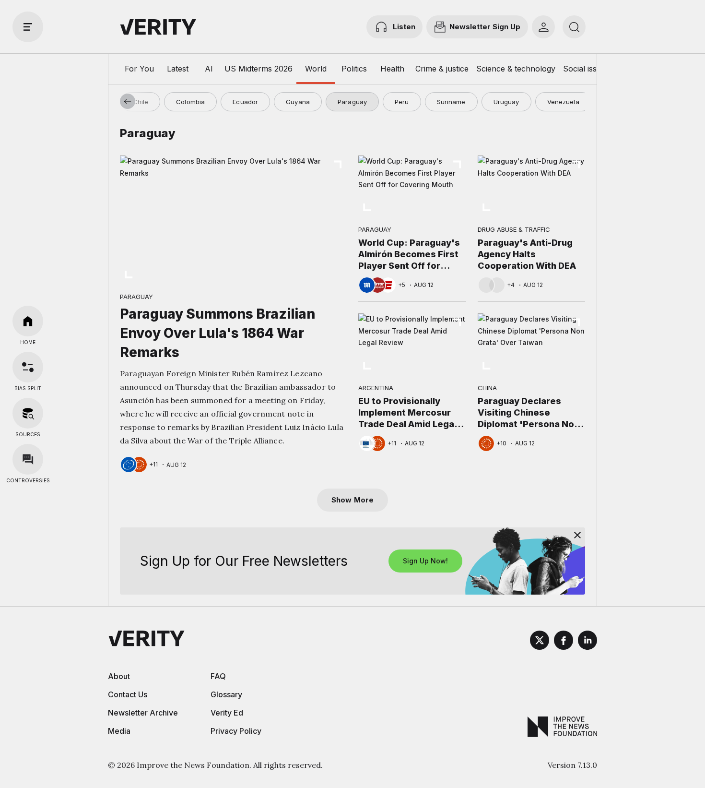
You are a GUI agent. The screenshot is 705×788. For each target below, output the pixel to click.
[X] (539, 642)
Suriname (451, 102)
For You (139, 68)
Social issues (586, 68)
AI (209, 68)
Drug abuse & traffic (514, 229)
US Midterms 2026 (258, 68)
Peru (402, 102)
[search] (574, 26)
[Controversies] (27, 459)
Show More (352, 499)
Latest (177, 68)
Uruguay (506, 102)
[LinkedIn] (587, 642)
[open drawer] (27, 27)
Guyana (298, 102)
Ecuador (245, 102)
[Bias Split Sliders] (27, 367)
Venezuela (563, 102)
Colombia (190, 102)
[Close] (577, 535)
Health (392, 68)
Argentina (375, 388)
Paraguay (352, 102)
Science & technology (515, 68)
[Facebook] (563, 642)
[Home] (27, 321)
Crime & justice (442, 68)
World (316, 68)
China (487, 388)
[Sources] (27, 413)
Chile (141, 102)
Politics (354, 68)
